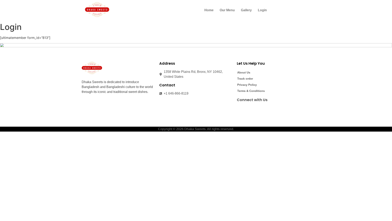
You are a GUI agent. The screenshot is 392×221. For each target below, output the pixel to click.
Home (209, 10)
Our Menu (227, 10)
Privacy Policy (247, 84)
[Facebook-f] (240, 109)
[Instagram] (247, 109)
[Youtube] (255, 109)
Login (262, 10)
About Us (243, 72)
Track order (245, 78)
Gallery (246, 10)
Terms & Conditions (251, 90)
